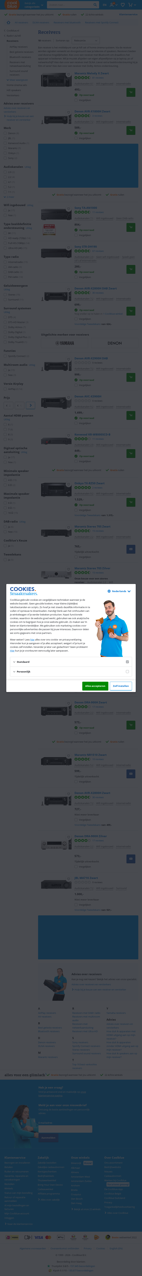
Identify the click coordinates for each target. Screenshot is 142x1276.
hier (32, 639)
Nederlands (119, 591)
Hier (12, 650)
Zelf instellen (121, 686)
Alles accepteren (95, 686)
